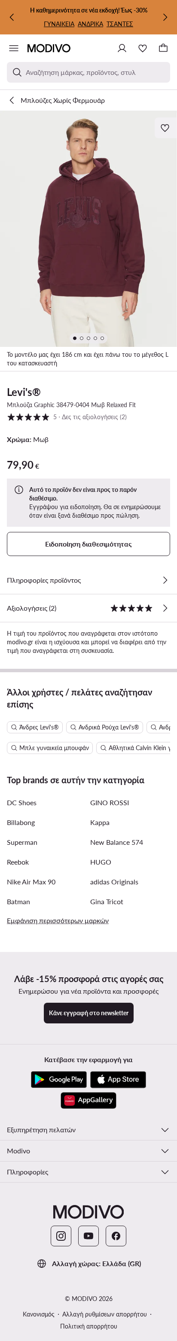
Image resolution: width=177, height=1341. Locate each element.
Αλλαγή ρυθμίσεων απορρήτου (104, 1314)
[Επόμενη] (165, 17)
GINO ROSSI (109, 802)
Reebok (18, 862)
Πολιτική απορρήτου (88, 1326)
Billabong (21, 822)
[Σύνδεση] (122, 48)
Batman (18, 901)
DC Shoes (22, 802)
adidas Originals (114, 882)
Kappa (100, 822)
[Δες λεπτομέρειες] (165, 580)
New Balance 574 (116, 842)
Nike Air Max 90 (31, 882)
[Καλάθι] (163, 48)
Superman (22, 842)
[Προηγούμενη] (12, 17)
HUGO (100, 862)
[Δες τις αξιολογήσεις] (165, 608)
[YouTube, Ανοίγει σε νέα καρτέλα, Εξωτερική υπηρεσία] (88, 1236)
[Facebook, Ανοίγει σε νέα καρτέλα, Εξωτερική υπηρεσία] (116, 1236)
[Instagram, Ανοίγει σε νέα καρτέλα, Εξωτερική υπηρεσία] (61, 1236)
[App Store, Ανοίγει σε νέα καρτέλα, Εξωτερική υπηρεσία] (118, 1079)
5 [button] (67, 416)
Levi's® (24, 392)
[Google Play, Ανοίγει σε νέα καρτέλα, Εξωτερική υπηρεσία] (59, 1079)
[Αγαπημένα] (142, 48)
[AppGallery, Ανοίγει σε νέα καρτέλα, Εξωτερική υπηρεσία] (88, 1100)
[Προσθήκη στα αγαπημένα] (166, 127)
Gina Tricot (106, 901)
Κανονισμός (39, 1314)
